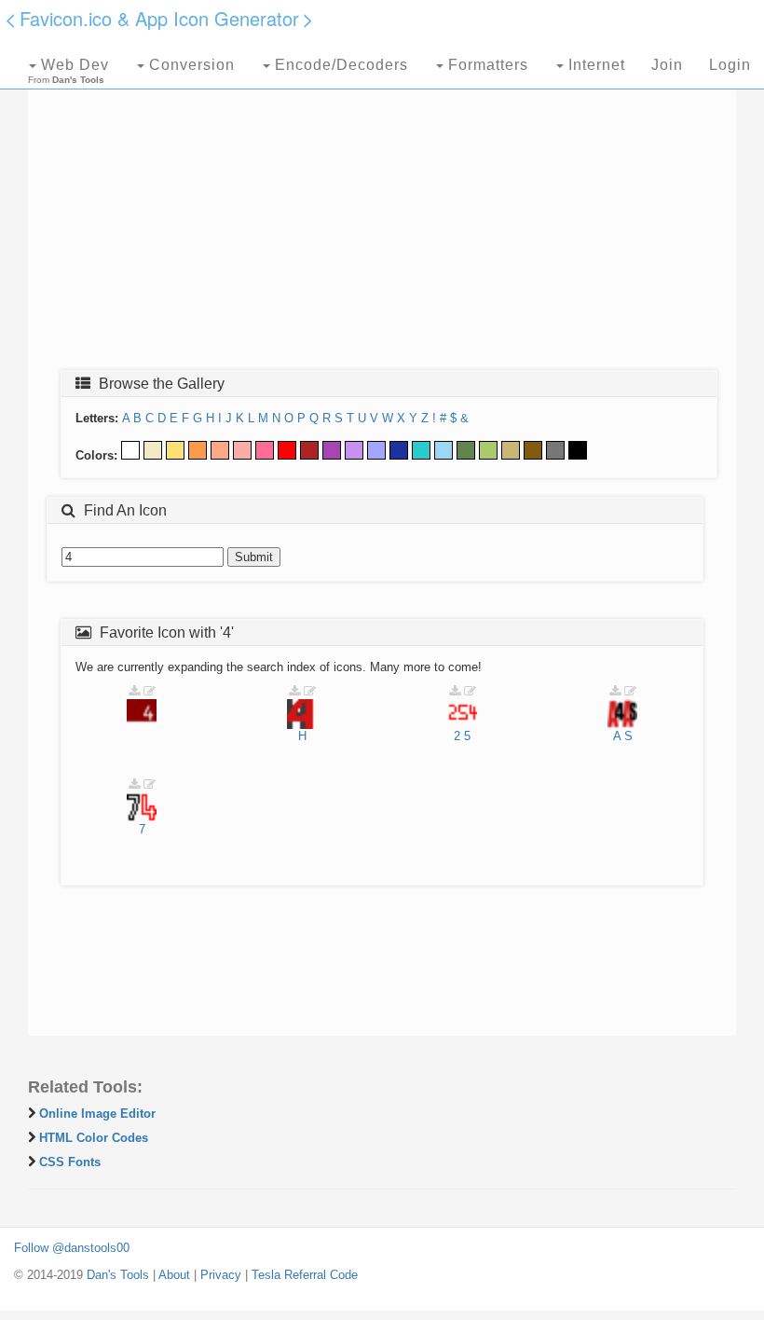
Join (667, 65)
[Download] (134, 691)
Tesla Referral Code (305, 1275)
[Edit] (149, 691)
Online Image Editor (97, 1114)
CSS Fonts (70, 1162)
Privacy (220, 1275)
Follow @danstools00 (72, 1248)
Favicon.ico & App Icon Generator (159, 18)
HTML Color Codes (93, 1138)
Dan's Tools (118, 1275)
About (174, 1275)
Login (730, 65)
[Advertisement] (382, 220)
